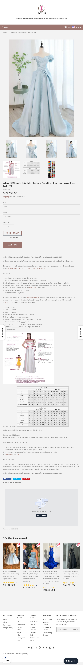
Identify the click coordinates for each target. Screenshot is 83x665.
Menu (6, 27)
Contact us (7, 625)
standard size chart (32, 297)
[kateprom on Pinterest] (36, 648)
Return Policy (9, 454)
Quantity (6, 222)
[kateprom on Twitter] (29, 648)
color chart (32, 288)
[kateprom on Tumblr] (47, 648)
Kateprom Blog (8, 628)
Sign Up (75, 629)
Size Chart (33, 624)
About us (6, 622)
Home (5, 32)
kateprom (11, 653)
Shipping (6, 197)
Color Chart (34, 622)
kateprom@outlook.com (15, 268)
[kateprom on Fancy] (53, 648)
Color (5, 212)
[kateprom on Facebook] (32, 648)
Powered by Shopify (22, 653)
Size (4, 202)
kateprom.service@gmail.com (36, 268)
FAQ (18, 454)
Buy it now (12, 245)
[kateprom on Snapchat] (43, 648)
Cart (69, 27)
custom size (9, 302)
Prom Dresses (47, 619)
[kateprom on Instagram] (40, 648)
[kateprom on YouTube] (50, 648)
